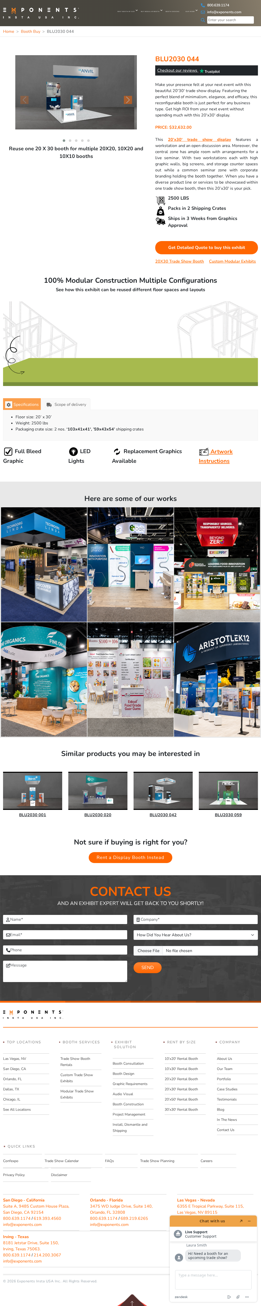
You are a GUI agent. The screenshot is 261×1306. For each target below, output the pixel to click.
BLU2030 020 (97, 815)
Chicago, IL (11, 1099)
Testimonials (227, 1099)
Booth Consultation (128, 1063)
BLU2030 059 (228, 815)
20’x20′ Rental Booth (181, 1079)
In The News (227, 1119)
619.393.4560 (47, 1218)
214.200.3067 (47, 1255)
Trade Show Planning (157, 1161)
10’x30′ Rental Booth (181, 1068)
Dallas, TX (11, 1089)
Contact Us (225, 1129)
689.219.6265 (134, 1218)
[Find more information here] (213, 1258)
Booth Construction (128, 1104)
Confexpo (10, 1161)
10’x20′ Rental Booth (181, 1058)
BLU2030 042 (163, 815)
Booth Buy (30, 31)
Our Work (190, 11)
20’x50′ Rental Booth (181, 1099)
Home (8, 31)
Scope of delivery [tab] (70, 404)
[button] (64, 140)
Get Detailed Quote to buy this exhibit (206, 247)
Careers (207, 1161)
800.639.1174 (217, 5)
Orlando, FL (12, 1079)
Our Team (224, 1068)
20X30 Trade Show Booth (179, 261)
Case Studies (227, 1089)
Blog (220, 1109)
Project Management (129, 1114)
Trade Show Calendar (62, 1161)
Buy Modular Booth (150, 11)
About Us (224, 1058)
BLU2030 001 (32, 815)
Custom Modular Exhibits (232, 261)
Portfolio (224, 1079)
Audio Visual (123, 1094)
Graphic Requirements (130, 1083)
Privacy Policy (14, 1175)
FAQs (109, 1161)
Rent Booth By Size (126, 11)
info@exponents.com (223, 12)
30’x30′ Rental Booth (181, 1109)
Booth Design (123, 1073)
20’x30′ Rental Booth (181, 1089)
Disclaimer (59, 1175)
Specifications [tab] (26, 404)
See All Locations (17, 1109)
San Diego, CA (14, 1068)
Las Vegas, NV (14, 1058)
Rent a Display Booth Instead (130, 857)
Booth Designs (172, 11)
